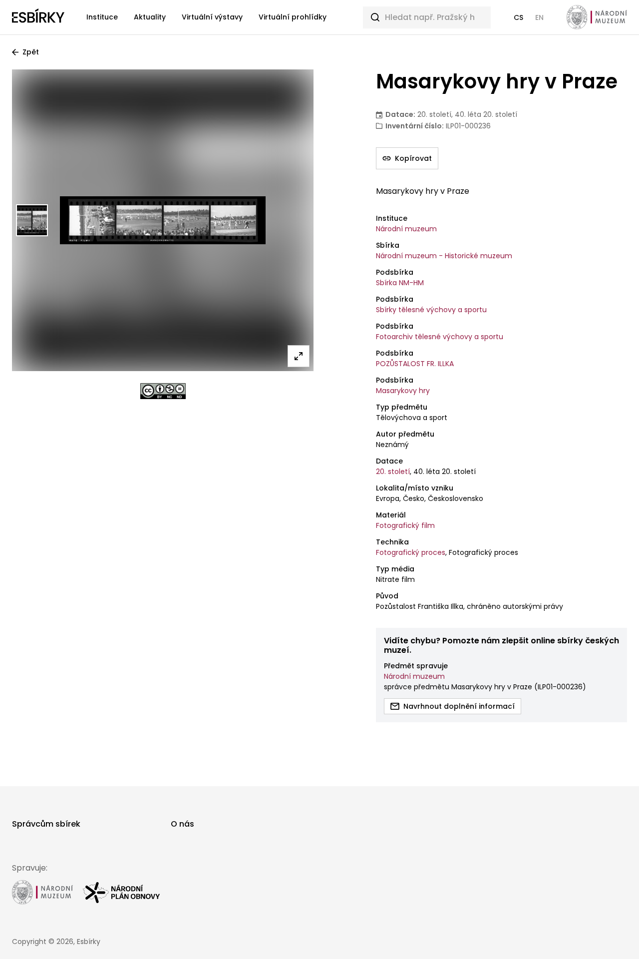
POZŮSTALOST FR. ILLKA (415, 364)
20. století (393, 472)
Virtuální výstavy (212, 17)
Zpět (30, 52)
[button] (518, 17)
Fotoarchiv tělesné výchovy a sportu (439, 337)
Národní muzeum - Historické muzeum (444, 256)
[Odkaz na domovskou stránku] (38, 17)
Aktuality (150, 17)
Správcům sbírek (46, 824)
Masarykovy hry (403, 391)
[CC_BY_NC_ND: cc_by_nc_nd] (163, 391)
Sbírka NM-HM (400, 283)
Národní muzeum (406, 229)
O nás (182, 824)
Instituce (102, 17)
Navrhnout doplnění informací (459, 706)
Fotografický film (405, 525)
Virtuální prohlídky (292, 17)
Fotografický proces (410, 552)
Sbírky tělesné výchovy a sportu (431, 310)
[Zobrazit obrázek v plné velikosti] (299, 356)
